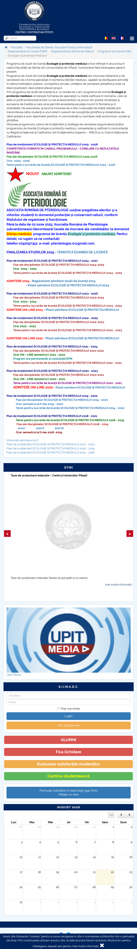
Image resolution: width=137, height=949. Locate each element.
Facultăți (16, 47)
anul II (39, 428)
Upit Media (14, 674)
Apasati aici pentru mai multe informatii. (73, 946)
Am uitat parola (68, 725)
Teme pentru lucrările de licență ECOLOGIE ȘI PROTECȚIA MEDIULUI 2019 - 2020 (70, 408)
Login (68, 716)
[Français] (122, 38)
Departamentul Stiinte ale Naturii (72, 51)
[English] (114, 38)
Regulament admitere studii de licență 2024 (63, 281)
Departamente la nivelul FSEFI (27, 51)
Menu (132, 38)
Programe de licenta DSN (114, 51)
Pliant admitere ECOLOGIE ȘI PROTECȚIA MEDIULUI (82, 310)
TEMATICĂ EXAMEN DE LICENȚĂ (82, 252)
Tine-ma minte (70, 708)
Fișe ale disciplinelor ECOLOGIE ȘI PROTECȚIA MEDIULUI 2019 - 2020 (62, 399)
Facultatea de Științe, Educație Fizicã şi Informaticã (59, 47)
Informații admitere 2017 (22, 440)
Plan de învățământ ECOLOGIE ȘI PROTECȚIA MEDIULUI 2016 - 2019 (50, 448)
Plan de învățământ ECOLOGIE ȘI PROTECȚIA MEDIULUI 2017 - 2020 (51, 444)
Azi (111, 815)
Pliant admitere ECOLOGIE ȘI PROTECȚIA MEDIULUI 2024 (68, 285)
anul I (21, 428)
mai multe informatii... (119, 584)
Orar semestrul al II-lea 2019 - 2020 (39, 404)
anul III (59, 428)
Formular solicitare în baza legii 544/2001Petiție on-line (69, 792)
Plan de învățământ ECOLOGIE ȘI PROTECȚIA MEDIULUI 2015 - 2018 (50, 452)
